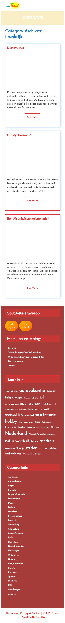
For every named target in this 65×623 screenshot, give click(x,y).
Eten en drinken (15, 516)
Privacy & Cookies (30, 613)
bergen (18, 398)
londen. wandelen (33, 428)
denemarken (12, 404)
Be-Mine (12, 348)
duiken (34, 404)
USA (10, 585)
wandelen (51, 448)
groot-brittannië (45, 414)
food (36, 409)
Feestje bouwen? (19, 135)
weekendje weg (13, 454)
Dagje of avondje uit (18, 494)
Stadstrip (12, 581)
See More (32, 117)
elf (55, 404)
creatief (38, 397)
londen (21, 427)
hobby (11, 421)
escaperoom (9, 409)
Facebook (25, 326)
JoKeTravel (32, 17)
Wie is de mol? (28, 454)
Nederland (16, 433)
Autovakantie (14, 481)
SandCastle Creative (33, 617)
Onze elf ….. (13, 555)
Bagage (51, 391)
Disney (24, 404)
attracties (14, 391)
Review (34, 441)
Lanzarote (10, 427)
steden (31, 448)
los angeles (45, 428)
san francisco (10, 449)
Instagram (11, 326)
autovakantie (32, 390)
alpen (7, 391)
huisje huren (28, 422)
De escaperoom (15, 361)
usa (41, 448)
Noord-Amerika (37, 434)
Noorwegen (51, 434)
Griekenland (13, 529)
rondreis (47, 441)
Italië (37, 422)
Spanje (20, 448)
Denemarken (14, 498)
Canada (27, 398)
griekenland (29, 415)
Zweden (12, 594)
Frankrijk (45, 409)
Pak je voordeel (15, 564)
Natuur (55, 427)
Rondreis (12, 572)
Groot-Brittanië (15, 533)
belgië (9, 397)
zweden (38, 454)
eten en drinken (21, 409)
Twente (11, 366)
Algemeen (13, 477)
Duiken (11, 507)
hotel (20, 422)
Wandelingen (14, 589)
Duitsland (12, 512)
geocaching (14, 414)
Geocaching (13, 525)
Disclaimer (12, 613)
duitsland (47, 404)
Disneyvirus (15, 47)
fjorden (30, 409)
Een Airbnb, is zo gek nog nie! (28, 218)
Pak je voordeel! (17, 441)
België (11, 486)
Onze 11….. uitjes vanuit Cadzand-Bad (26, 357)
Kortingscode (46, 422)
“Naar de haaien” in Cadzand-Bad (24, 352)
